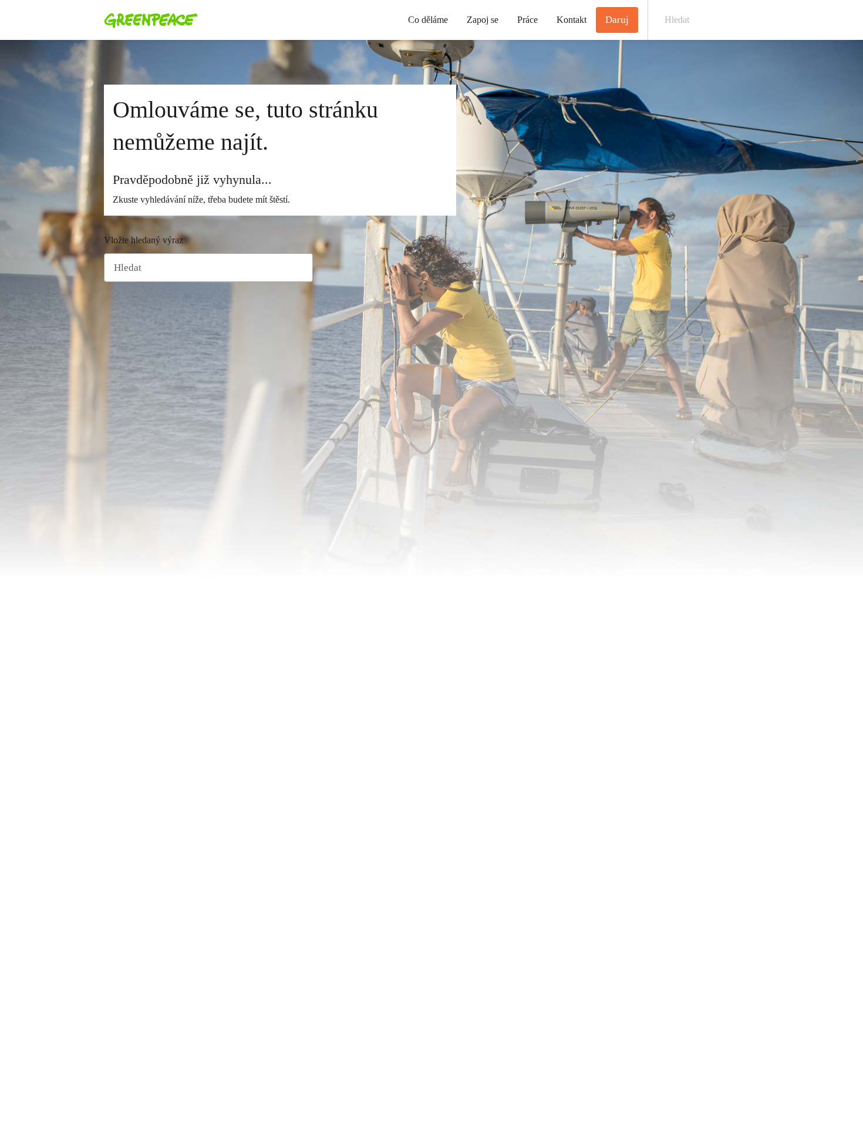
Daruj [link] (617, 19)
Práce (527, 20)
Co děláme (428, 20)
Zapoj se (482, 20)
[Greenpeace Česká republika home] (147, 20)
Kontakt (571, 20)
